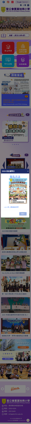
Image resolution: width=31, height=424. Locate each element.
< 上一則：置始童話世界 (11, 207)
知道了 (23, 214)
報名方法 (15, 177)
